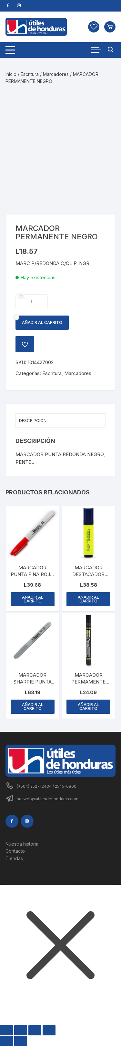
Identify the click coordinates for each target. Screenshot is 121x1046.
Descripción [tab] (32, 420)
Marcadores (56, 74)
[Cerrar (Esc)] (49, 1030)
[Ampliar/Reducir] (6, 1030)
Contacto (15, 851)
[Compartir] (34, 1030)
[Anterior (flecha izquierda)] (6, 1041)
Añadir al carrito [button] (32, 599)
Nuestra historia (21, 844)
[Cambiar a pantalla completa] (20, 1030)
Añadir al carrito (42, 322)
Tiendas (14, 858)
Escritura (30, 74)
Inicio (10, 74)
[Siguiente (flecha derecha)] (20, 1041)
